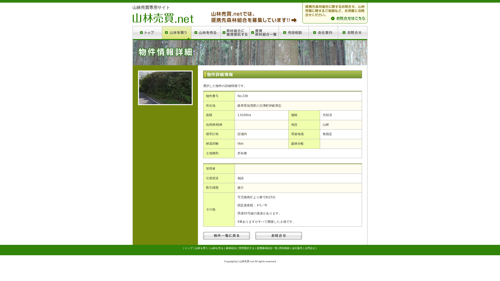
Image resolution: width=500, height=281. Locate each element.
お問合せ (310, 248)
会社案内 (297, 248)
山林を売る (216, 248)
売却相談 (284, 248)
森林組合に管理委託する (240, 248)
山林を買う (201, 248)
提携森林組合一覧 (267, 248)
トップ (189, 248)
